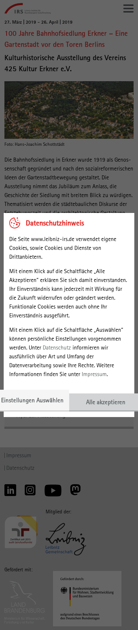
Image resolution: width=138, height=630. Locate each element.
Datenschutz (57, 347)
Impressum (94, 374)
